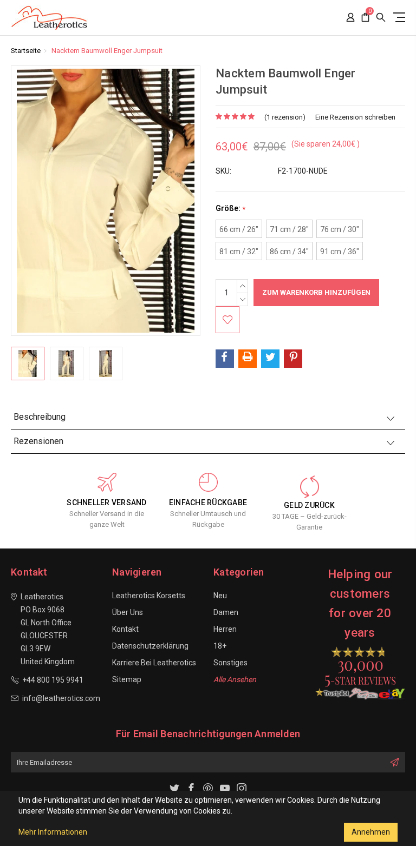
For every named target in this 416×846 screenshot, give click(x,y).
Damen (225, 612)
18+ (219, 646)
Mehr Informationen (52, 832)
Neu (220, 595)
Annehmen (371, 832)
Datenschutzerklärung (150, 646)
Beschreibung (40, 417)
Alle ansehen (234, 679)
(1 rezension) (285, 117)
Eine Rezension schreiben (355, 117)
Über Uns (127, 612)
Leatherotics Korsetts (148, 595)
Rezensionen (38, 441)
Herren (225, 629)
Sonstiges (230, 662)
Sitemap (126, 679)
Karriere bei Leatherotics (154, 662)
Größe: (230, 208)
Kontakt (125, 629)
